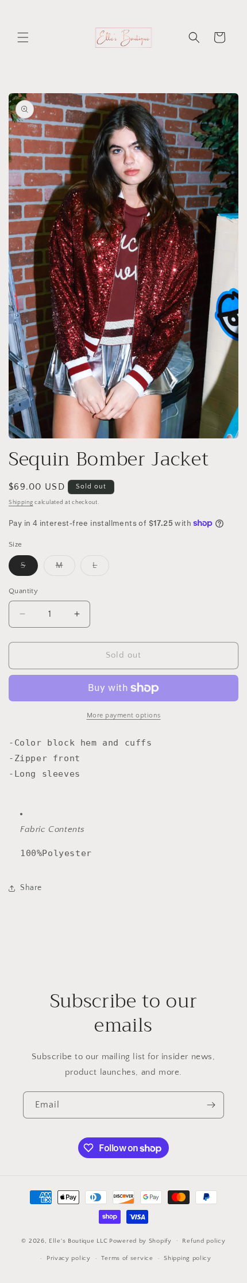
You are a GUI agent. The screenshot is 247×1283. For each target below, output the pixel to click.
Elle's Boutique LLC (78, 1240)
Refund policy (203, 1241)
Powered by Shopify (140, 1240)
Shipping (21, 502)
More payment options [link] (124, 715)
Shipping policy (187, 1258)
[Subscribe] (210, 1104)
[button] (23, 37)
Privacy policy (69, 1258)
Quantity (23, 591)
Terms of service (127, 1258)
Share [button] (31, 887)
